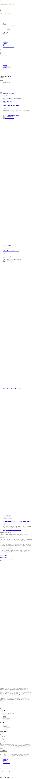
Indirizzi (5, 44)
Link (1, 748)
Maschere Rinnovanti (8, 703)
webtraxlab (3, 93)
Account (5, 42)
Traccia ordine (6, 45)
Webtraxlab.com (10, 757)
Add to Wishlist (7, 100)
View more (2, 773)
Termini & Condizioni (8, 713)
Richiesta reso (6, 67)
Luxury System (3, 555)
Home (1, 77)
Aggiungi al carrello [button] (8, 101)
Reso (4, 716)
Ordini (5, 43)
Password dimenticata (8, 47)
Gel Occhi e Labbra (11, 251)
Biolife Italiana (3, 557)
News (1, 80)
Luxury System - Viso (8, 102)
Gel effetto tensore (11, 105)
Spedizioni (5, 714)
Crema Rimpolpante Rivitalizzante (17, 521)
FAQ (4, 717)
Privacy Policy (6, 718)
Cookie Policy (6, 719)
